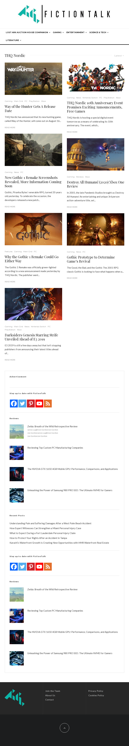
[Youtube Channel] (39, 403)
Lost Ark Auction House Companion (27, 32)
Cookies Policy (96, 695)
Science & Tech (97, 32)
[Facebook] (14, 403)
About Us (50, 695)
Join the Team (52, 691)
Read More (10, 127)
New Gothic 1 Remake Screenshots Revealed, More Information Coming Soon (33, 181)
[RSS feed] (48, 403)
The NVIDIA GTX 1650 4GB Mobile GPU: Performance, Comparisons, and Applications (72, 468)
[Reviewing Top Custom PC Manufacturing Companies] (17, 453)
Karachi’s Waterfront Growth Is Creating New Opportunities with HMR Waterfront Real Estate (59, 542)
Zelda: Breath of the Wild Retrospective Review (52, 426)
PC (26, 101)
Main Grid (18, 101)
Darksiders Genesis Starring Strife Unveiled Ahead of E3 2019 (31, 337)
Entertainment (75, 32)
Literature (12, 40)
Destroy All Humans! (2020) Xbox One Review (95, 184)
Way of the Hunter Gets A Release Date (30, 108)
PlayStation (34, 101)
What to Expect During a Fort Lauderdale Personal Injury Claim (43, 533)
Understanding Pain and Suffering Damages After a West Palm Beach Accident (50, 523)
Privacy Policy (95, 691)
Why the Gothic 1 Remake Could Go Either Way (32, 259)
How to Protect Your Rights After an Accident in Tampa (38, 538)
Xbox (43, 101)
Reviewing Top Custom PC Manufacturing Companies (55, 447)
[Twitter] (22, 403)
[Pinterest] (31, 403)
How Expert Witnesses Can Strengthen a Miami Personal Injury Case (45, 528)
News (16, 172)
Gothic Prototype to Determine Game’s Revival (91, 259)
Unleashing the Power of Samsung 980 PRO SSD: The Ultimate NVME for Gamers (69, 490)
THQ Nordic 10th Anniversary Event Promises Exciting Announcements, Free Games (95, 107)
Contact (49, 699)
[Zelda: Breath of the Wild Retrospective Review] (17, 431)
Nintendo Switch (38, 326)
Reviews (80, 177)
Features (8, 251)
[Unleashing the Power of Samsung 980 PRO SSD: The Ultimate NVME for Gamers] (17, 495)
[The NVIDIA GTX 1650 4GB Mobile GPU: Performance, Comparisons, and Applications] (17, 474)
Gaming (57, 32)
